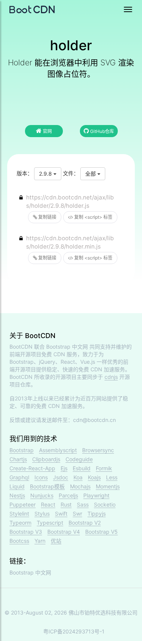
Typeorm (20, 522)
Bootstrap (21, 450)
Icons (41, 477)
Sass (83, 504)
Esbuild (82, 468)
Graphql (19, 477)
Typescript (50, 522)
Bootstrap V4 (63, 531)
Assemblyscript (58, 450)
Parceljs (68, 495)
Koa (78, 477)
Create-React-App (32, 468)
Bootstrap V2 (85, 522)
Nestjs (17, 495)
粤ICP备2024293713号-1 (74, 631)
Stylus (42, 513)
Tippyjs (96, 513)
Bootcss (19, 541)
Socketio (104, 504)
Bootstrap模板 (47, 486)
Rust (66, 504)
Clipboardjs (46, 459)
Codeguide (79, 459)
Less (111, 477)
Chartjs (18, 459)
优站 (56, 541)
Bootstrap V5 (101, 531)
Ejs (64, 468)
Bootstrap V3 (25, 531)
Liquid (17, 486)
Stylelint (19, 513)
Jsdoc (60, 477)
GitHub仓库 (101, 131)
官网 (47, 131)
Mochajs (80, 486)
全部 (91, 173)
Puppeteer (22, 504)
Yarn (39, 541)
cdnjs (111, 377)
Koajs (94, 477)
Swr (77, 513)
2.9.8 (46, 173)
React (48, 504)
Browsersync (98, 450)
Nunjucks (41, 495)
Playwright (96, 495)
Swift (61, 513)
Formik (104, 468)
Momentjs (108, 486)
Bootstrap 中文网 (67, 346)
